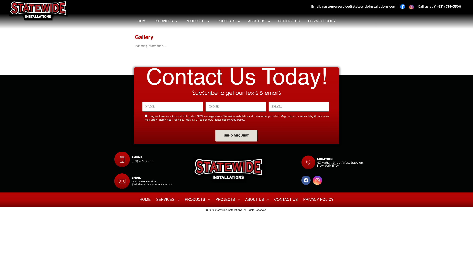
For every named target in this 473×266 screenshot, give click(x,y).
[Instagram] (317, 180)
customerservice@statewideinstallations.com (359, 6)
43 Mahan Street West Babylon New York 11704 (340, 164)
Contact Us (289, 21)
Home (143, 21)
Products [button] (195, 21)
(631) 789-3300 (449, 6)
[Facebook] (306, 180)
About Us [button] (256, 21)
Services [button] (164, 21)
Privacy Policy (322, 21)
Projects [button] (226, 21)
